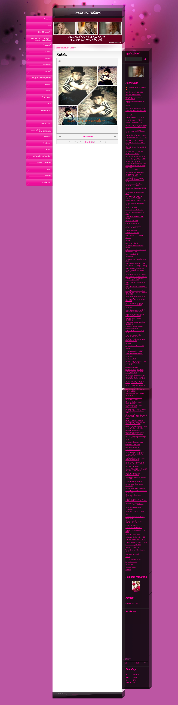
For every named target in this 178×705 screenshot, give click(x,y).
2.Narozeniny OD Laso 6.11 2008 (136, 542)
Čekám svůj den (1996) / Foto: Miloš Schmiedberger (135, 459)
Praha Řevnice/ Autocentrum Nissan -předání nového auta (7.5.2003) (134, 270)
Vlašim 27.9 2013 (130, 567)
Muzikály (48, 51)
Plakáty (127, 105)
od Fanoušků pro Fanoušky (42, 156)
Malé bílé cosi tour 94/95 (133, 94)
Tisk (126, 514)
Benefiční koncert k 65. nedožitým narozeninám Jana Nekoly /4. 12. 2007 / (136, 126)
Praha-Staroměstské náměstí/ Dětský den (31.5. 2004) (135, 315)
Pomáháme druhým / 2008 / (134, 120)
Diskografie (47, 64)
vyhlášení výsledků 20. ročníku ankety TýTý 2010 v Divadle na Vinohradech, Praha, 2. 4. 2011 (135, 377)
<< (126, 662)
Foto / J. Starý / (130, 115)
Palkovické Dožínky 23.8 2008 (135, 537)
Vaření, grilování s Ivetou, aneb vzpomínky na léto (41, 130)
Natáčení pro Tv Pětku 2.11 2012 (135, 539)
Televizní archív (46, 110)
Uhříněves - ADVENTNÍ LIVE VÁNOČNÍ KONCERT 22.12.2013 (136, 500)
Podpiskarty (129, 564)
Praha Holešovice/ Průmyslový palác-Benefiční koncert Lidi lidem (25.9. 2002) (136, 292)
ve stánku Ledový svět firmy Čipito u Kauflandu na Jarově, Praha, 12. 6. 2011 (134, 371)
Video (49, 117)
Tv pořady (128, 307)
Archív (127, 557)
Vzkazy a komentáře (44, 162)
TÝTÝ (49, 104)
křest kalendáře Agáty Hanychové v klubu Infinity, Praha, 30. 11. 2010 (136, 416)
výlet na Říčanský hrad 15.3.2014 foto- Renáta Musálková (136, 469)
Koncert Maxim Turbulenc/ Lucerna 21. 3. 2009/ (133, 398)
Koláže (72, 47)
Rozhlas (48, 84)
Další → (115, 136)
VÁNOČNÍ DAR (46, 182)
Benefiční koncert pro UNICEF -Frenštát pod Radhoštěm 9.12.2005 (135, 363)
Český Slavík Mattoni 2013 (133, 528)
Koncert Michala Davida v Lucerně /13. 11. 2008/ (133, 184)
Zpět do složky (87, 136)
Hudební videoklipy (131, 230)
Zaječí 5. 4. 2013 (130, 359)
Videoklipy (47, 136)
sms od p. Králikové (131, 243)
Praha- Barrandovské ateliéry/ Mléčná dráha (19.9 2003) (135, 310)
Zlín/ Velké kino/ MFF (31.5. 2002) (136, 266)
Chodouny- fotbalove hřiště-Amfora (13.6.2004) (134, 327)
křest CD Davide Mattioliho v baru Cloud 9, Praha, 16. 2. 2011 (136, 427)
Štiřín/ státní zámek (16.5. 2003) (135, 274)
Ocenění (48, 71)
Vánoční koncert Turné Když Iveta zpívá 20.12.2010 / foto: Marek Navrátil (134, 454)
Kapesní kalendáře (131, 562)
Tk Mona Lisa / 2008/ (132, 154)
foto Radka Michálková (132, 444)
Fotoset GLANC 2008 (132, 233)
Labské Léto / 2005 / (131, 170)
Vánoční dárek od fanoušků (134, 353)
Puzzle (127, 348)
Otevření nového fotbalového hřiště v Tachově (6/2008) (134, 304)
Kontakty (48, 175)
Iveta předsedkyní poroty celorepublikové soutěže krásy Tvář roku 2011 (135, 389)
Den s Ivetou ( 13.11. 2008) (134, 235)
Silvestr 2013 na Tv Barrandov (135, 488)
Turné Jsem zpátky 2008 (133, 545)
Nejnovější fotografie (44, 32)
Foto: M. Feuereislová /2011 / (134, 122)
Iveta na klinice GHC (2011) (134, 351)
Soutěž (48, 149)
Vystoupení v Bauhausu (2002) (135, 296)
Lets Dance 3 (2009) (132, 254)
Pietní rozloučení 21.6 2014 (134, 442)
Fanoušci (128, 569)
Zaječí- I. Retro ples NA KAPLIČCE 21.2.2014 (132, 474)
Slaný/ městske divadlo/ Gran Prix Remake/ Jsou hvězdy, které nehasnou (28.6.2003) (136, 278)
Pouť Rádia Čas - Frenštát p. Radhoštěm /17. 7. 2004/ (134, 197)
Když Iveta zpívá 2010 (132, 534)
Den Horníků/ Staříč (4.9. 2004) (135, 263)
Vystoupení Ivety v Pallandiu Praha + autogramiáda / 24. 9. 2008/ (134, 179)
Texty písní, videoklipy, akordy (41, 77)
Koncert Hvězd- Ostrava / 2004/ (135, 200)
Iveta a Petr (129, 256)
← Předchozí (60, 136)
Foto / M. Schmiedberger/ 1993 (135, 108)
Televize (48, 91)
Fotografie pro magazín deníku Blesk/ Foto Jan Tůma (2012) (135, 463)
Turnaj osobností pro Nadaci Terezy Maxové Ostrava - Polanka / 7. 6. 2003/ (134, 174)
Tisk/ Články (47, 143)
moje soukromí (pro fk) (132, 447)
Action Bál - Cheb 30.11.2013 (134, 511)
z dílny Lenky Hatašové (132, 559)
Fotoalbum (47, 19)
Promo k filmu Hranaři (132, 554)
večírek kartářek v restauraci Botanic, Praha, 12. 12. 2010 (134, 382)
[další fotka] (114, 96)
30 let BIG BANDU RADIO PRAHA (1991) (133, 98)
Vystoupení (47, 45)
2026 (137, 662)
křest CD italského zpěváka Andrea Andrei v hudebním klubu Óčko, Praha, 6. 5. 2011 (135, 422)
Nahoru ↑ (75, 694)
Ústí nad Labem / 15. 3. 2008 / (135, 117)
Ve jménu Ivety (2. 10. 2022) (134, 92)
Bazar (49, 169)
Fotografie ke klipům (131, 207)
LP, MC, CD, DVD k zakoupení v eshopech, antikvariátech (40, 39)
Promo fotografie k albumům (134, 210)
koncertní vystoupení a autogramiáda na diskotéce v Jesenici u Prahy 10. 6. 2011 (134, 432)
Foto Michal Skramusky (132, 450)
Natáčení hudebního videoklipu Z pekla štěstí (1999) (135, 250)
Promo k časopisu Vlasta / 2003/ (135, 159)
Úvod (49, 25)
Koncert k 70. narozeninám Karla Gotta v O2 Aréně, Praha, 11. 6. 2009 (135, 438)
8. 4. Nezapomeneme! (132, 223)
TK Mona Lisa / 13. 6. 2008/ (134, 151)
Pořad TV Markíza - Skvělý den (135, 385)
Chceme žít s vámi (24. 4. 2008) (135, 135)
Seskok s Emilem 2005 (132, 547)
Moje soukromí (46, 123)
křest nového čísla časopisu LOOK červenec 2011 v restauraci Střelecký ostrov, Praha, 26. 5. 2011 (134, 404)
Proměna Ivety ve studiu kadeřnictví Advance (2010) (134, 226)
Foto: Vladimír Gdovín (132, 466)
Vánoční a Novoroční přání (134, 481)
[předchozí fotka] (61, 96)
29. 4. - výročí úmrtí (131, 221)
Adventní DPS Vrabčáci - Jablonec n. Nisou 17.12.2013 (134, 504)
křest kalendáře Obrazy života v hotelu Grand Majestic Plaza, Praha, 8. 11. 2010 (135, 411)
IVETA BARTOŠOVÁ (88, 12)
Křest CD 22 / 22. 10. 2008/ (134, 140)
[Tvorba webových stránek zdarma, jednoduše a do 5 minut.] (70, 694)
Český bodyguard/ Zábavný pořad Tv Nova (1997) (134, 335)
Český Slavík (46, 97)
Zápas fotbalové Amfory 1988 (134, 346)
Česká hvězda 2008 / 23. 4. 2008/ (136, 137)
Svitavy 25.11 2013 (131, 525)
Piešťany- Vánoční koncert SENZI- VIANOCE (133, 521)
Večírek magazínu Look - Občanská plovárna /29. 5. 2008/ (135, 162)
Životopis (48, 58)
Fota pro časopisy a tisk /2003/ (135, 156)
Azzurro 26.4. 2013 (131, 367)
